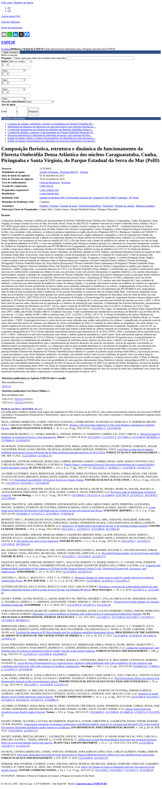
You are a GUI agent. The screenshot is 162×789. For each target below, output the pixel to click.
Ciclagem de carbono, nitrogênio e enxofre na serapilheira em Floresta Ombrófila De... (51, 124)
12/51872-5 (109, 437)
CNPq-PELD (46, 186)
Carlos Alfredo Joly (49, 190)
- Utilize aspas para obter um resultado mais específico (34, 58)
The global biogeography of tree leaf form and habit (130, 553)
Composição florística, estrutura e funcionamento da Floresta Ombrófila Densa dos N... (51, 132)
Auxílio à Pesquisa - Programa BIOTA (59, 172)
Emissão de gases (69, 206)
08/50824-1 (22, 620)
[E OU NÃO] (5, 64)
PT (9, 8)
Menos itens (18, 382)
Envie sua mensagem (11, 27)
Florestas (54, 206)
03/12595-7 (95, 437)
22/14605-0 (126, 712)
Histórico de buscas (23, 2)
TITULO (6, 386)
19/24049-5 (79, 495)
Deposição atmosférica (90, 206)
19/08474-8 (140, 666)
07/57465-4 (124, 437)
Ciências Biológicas (49, 182)
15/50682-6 (7, 440)
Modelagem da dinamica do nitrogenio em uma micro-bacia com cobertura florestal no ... (52, 126)
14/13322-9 (103, 604)
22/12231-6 (93, 495)
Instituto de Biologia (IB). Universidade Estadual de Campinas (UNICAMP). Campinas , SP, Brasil (89, 197)
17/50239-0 (66, 513)
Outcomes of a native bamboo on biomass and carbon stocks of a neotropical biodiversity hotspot (87, 613)
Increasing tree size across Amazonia (37, 541)
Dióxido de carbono (125, 206)
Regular (84, 172)
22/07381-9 (122, 495)
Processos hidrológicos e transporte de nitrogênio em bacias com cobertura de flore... (50, 135)
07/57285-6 (118, 617)
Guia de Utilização (10, 22)
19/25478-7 (151, 495)
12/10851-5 (99, 428)
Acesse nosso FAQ (10, 16)
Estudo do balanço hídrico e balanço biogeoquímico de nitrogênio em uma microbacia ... (52, 138)
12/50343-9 (22, 440)
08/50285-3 (152, 437)
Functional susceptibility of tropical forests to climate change (49, 479)
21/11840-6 (107, 495)
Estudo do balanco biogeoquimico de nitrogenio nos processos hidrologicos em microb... (52, 141)
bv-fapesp (6, 49)
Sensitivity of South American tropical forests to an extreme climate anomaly (105, 525)
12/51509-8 (113, 428)
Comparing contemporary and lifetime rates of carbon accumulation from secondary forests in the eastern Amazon (80, 649)
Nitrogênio (108, 206)
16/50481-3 (23, 513)
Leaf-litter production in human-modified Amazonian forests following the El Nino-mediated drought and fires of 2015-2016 (77, 451)
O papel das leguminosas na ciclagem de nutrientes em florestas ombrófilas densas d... (50, 129)
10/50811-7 (114, 467)
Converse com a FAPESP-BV (91, 783)
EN (9, 10)
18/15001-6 (112, 529)
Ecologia (65, 182)
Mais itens (7, 382)
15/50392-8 (135, 635)
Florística (44, 206)
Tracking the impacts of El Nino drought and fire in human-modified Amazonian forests (65, 632)
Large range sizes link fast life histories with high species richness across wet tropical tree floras (78, 509)
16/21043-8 (22, 699)
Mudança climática (145, 206)
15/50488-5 (51, 699)
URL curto (6, 2)
